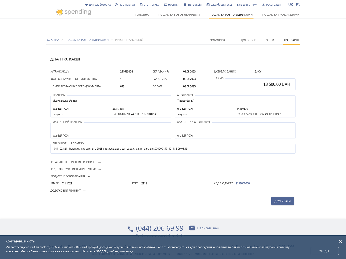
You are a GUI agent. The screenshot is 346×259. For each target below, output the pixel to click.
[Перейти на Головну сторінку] (70, 12)
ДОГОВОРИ (248, 40)
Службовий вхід (219, 4)
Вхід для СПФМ (247, 4)
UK (290, 4)
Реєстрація (271, 4)
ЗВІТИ (270, 40)
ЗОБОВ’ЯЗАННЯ (220, 40)
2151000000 (243, 183)
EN (298, 4)
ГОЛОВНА (142, 14)
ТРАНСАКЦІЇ (292, 40)
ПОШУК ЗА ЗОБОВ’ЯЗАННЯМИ (179, 14)
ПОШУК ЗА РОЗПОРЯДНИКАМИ (231, 14)
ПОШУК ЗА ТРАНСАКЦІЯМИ (281, 14)
